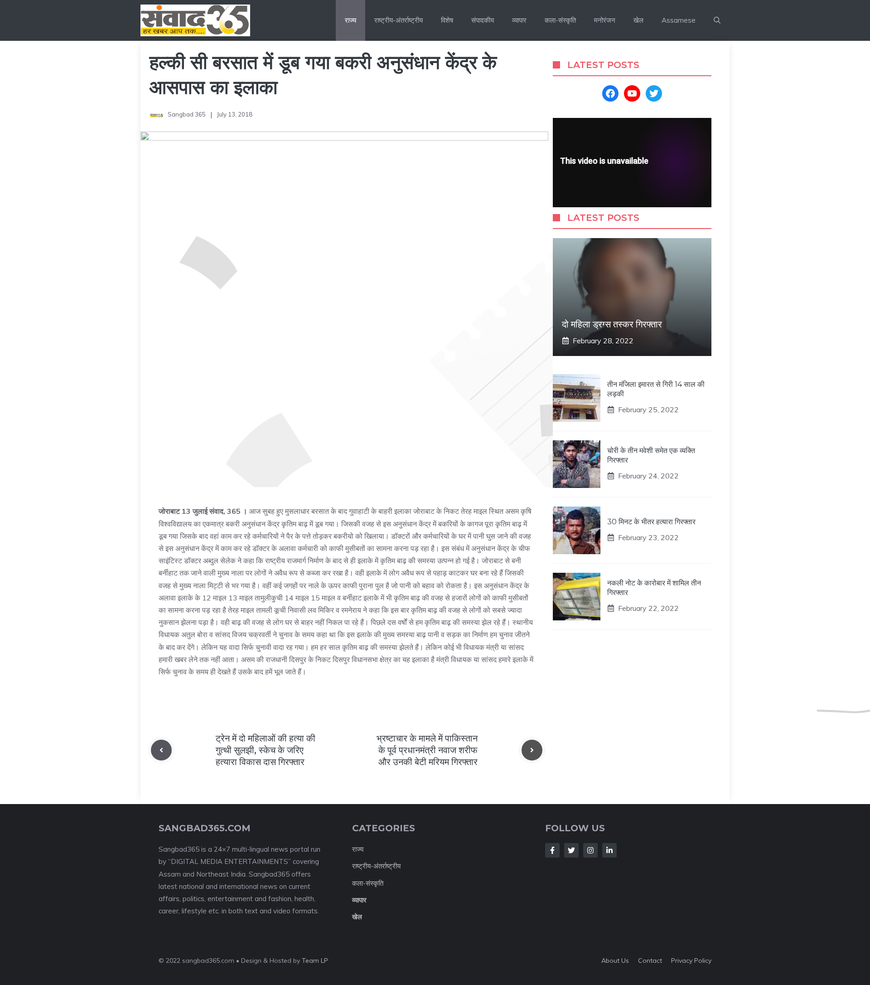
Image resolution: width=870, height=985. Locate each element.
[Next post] (532, 750)
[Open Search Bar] (717, 20)
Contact (650, 960)
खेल (638, 20)
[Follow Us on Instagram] (590, 850)
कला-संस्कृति (560, 20)
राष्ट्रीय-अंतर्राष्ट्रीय (398, 20)
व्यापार (519, 20)
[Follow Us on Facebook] (552, 850)
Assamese (679, 20)
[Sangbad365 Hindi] (195, 20)
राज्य (350, 20)
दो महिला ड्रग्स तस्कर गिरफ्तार (612, 324)
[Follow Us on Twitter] (571, 850)
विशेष (447, 20)
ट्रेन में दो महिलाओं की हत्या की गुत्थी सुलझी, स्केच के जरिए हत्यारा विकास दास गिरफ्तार (265, 750)
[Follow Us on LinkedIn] (609, 850)
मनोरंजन (604, 20)
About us (615, 960)
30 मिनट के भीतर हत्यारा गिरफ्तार (651, 521)
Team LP (315, 960)
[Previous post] (161, 750)
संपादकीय (482, 20)
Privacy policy (691, 960)
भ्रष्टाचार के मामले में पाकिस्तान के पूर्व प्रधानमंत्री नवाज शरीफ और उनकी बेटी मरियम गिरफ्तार (427, 750)
